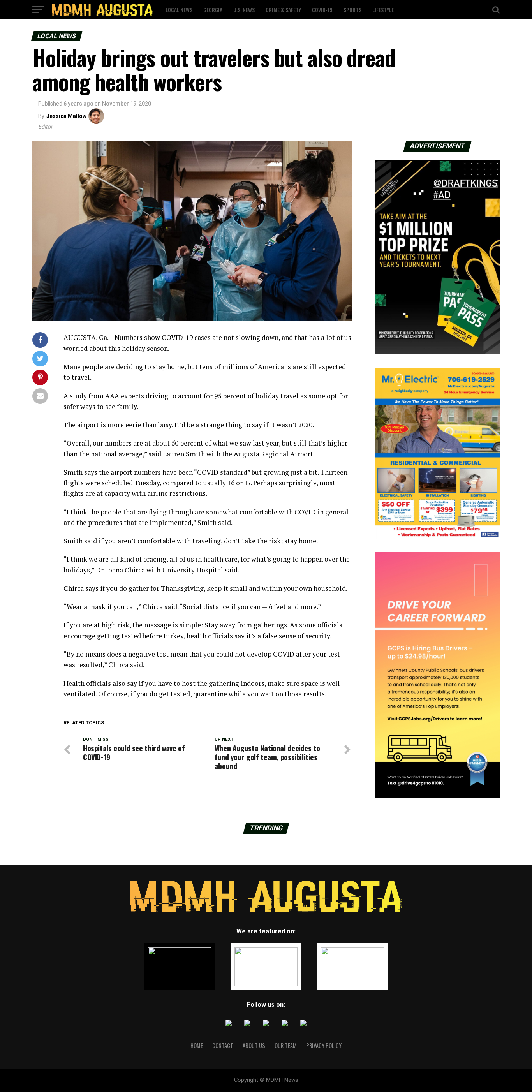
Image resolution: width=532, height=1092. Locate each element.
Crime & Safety (283, 9)
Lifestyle (383, 9)
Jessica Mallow (66, 116)
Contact (222, 1045)
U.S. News (244, 9)
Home (196, 1045)
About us (254, 1045)
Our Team (286, 1045)
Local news (179, 9)
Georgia (212, 9)
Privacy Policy (324, 1045)
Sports (352, 9)
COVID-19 (322, 9)
